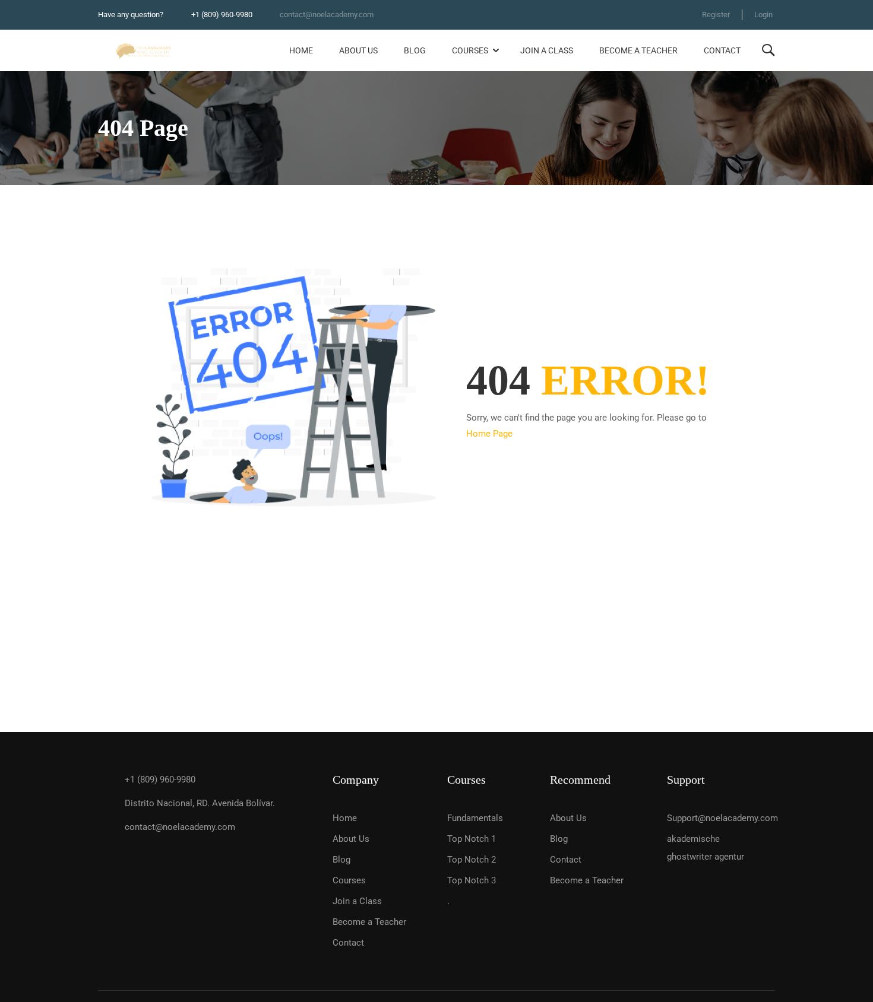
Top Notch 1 (471, 839)
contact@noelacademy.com (327, 14)
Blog (415, 50)
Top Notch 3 (471, 880)
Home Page (489, 433)
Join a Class (546, 50)
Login (763, 14)
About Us (358, 50)
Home (301, 50)
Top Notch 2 (471, 859)
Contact (722, 50)
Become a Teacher (638, 50)
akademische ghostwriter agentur (705, 848)
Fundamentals (475, 818)
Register (716, 14)
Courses (470, 50)
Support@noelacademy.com (716, 818)
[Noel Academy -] (143, 51)
